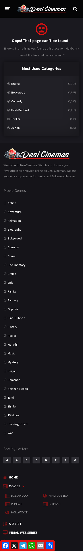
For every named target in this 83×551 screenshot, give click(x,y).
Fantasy (13, 300)
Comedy (16, 101)
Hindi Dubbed (20, 110)
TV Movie (13, 415)
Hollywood (19, 512)
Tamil (11, 398)
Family (12, 291)
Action (15, 128)
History (12, 327)
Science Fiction (18, 389)
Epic (10, 283)
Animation (14, 221)
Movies (14, 486)
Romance (14, 380)
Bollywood (18, 92)
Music (11, 353)
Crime (11, 256)
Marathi (12, 344)
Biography (14, 229)
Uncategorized (17, 424)
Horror (12, 336)
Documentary (16, 265)
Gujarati (13, 309)
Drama (15, 84)
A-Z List (15, 523)
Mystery (13, 362)
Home (13, 477)
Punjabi (12, 371)
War (10, 433)
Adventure (15, 212)
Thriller (15, 119)
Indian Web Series (23, 532)
